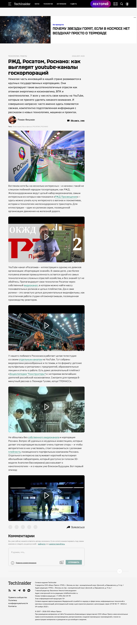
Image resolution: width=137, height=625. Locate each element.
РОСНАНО (44, 127)
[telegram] (19, 590)
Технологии (13, 56)
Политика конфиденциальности (18, 602)
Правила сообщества (17, 597)
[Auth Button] (127, 3)
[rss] (9, 590)
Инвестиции (17, 127)
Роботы (23, 56)
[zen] (24, 590)
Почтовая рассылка (115, 3)
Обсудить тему (78, 120)
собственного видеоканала (43, 437)
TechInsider (22, 4)
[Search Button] (121, 3)
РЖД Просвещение (66, 197)
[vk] (14, 590)
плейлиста (14, 452)
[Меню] (9, 3)
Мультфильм (26, 127)
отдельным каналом (30, 359)
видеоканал (31, 285)
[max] (29, 590)
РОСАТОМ (36, 127)
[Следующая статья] (68, 571)
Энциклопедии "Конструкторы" (27, 374)
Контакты (12, 606)
